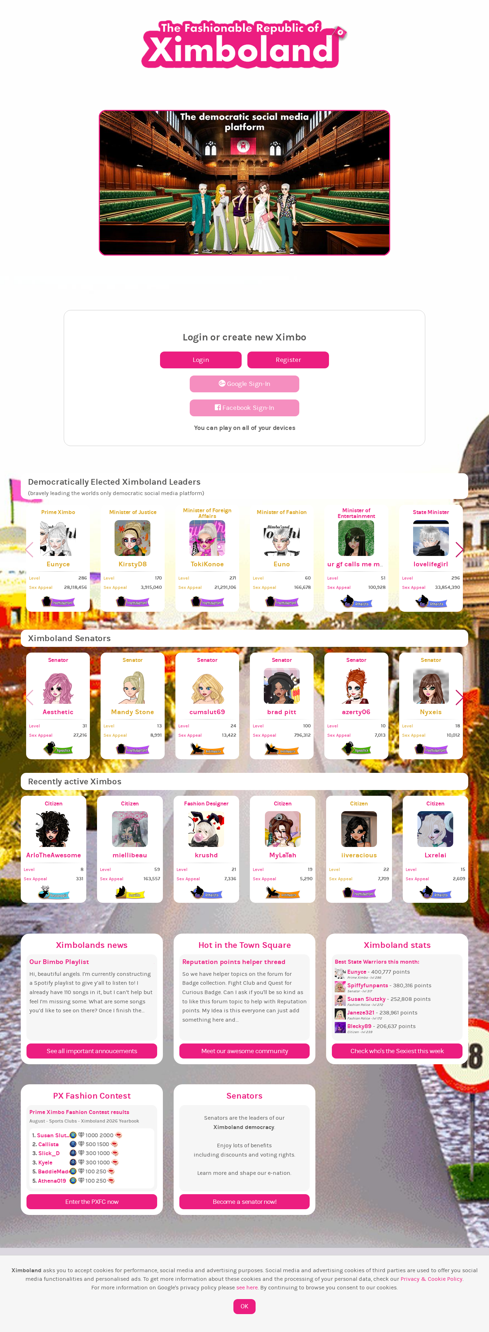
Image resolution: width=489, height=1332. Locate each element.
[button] (460, 550)
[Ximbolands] (244, 44)
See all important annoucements (92, 1051)
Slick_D (49, 1153)
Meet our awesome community (244, 1051)
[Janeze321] (341, 1012)
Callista (48, 1144)
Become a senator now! (244, 1202)
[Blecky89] (341, 1026)
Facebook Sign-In (247, 408)
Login (201, 360)
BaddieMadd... (56, 1171)
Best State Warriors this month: (377, 961)
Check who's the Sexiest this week (397, 1051)
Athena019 (52, 1180)
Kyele (45, 1162)
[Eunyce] (341, 972)
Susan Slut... (53, 1135)
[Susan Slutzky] (341, 999)
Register (288, 360)
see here (247, 1287)
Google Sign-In (248, 384)
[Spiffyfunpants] (341, 985)
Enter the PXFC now (91, 1202)
